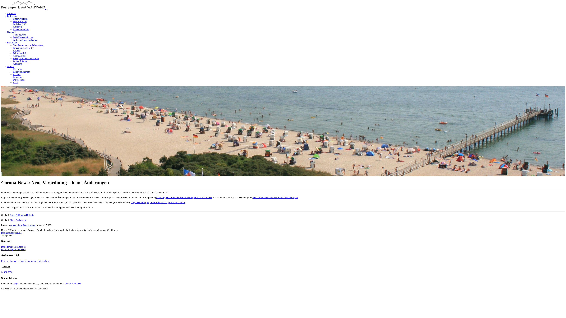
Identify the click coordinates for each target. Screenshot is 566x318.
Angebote (17, 26)
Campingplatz (19, 34)
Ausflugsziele (19, 56)
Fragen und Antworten (23, 48)
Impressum (18, 77)
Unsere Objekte (20, 19)
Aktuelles (11, 13)
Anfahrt (16, 50)
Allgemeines (16, 225)
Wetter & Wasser (21, 61)
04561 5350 (6, 272)
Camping (11, 32)
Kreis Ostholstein (18, 220)
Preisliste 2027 (20, 24)
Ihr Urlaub (12, 42)
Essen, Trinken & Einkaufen (26, 58)
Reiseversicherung (21, 72)
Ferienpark (12, 16)
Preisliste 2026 (20, 21)
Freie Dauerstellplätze (23, 37)
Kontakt (16, 74)
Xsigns (15, 283)
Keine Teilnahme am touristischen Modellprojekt (275, 197)
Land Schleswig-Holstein (22, 215)
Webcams (17, 64)
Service (10, 66)
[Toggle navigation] (47, 9)
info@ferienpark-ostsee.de (13, 247)
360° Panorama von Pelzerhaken (28, 45)
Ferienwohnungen (9, 261)
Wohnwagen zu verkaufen (25, 40)
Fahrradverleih (20, 53)
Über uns (17, 69)
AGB (15, 82)
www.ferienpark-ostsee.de (13, 249)
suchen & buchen (21, 29)
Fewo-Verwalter (73, 283)
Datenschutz (18, 79)
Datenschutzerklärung (11, 233)
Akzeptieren (7, 235)
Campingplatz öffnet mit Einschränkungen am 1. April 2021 (184, 197)
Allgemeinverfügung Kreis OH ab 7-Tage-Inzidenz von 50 (158, 202)
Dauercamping (30, 225)
